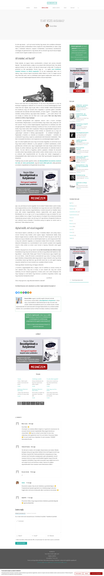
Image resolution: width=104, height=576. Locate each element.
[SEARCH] (70, 280)
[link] (78, 8)
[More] (30, 293)
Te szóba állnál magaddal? (52, 379)
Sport (71, 229)
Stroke (71, 232)
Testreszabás (78, 573)
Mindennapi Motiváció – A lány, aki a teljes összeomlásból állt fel (82, 167)
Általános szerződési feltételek (55, 562)
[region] (52, 572)
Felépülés (71, 208)
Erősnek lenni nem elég (80, 175)
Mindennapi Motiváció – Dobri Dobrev (37, 390)
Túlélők (71, 238)
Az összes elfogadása (96, 573)
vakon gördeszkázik (28, 163)
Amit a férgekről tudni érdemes (82, 132)
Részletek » (78, 111)
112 (37, 402)
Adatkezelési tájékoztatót (38, 326)
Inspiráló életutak (73, 214)
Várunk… (20, 379)
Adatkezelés (46, 562)
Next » (42, 403)
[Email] (28, 293)
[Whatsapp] (21, 293)
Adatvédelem (39, 562)
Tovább (19, 386)
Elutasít (86, 573)
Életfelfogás (72, 206)
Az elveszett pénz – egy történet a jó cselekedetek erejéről (81, 115)
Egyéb (71, 203)
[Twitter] (19, 293)
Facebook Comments (31, 513)
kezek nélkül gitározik (45, 163)
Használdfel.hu (52, 3)
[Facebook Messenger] (16, 293)
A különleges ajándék (36, 379)
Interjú (71, 217)
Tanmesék (71, 235)
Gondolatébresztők (73, 211)
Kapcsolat (65, 562)
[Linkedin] (26, 293)
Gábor (23, 482)
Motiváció (71, 223)
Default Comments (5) (20, 513)
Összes (71, 226)
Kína (70, 220)
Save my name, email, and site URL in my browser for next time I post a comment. (38, 539)
